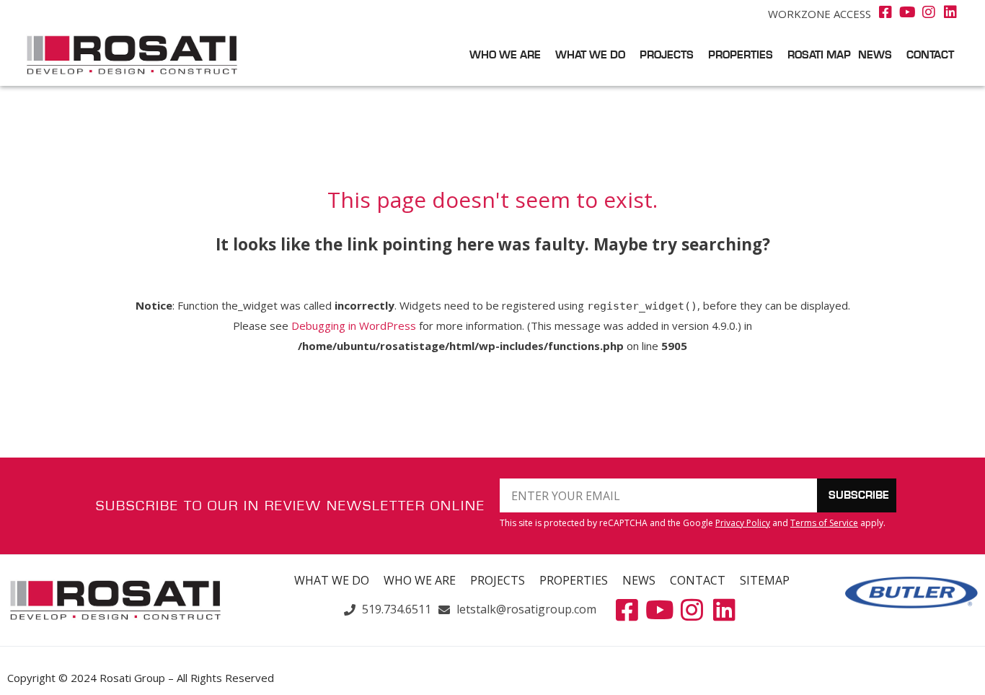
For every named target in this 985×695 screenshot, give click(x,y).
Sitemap (765, 580)
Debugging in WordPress (353, 325)
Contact (930, 56)
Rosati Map (819, 56)
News (875, 56)
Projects (667, 56)
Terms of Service (824, 523)
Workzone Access (819, 13)
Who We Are (505, 56)
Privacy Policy (742, 523)
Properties (740, 56)
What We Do (590, 56)
